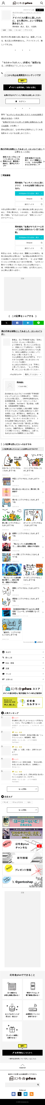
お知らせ (9, 679)
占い (29, 802)
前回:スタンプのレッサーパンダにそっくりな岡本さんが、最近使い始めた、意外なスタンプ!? (11, 161)
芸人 (10, 30)
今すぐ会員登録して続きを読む (23, 87)
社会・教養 (10, 663)
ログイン (22, 101)
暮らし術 (8, 658)
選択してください (31, 374)
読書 (7, 668)
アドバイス (28, 30)
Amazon (29, 199)
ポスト (41, 10)
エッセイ (18, 30)
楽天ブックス (29, 204)
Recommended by (28, 642)
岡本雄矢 (20, 382)
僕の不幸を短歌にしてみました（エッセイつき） (21, 149)
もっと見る (22, 789)
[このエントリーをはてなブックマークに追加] (25, 1095)
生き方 (8, 652)
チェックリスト (18, 802)
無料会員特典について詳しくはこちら (23, 1059)
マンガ (8, 674)
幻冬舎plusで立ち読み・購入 (29, 193)
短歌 (4, 30)
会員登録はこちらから (23, 1053)
